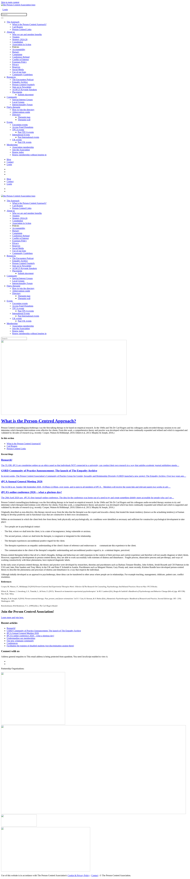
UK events (17, 140)
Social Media (18, 69)
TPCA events (18, 129)
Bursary (15, 52)
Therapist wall (24, 119)
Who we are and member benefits (27, 34)
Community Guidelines (22, 74)
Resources (11, 77)
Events (10, 122)
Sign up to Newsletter (21, 87)
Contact (10, 162)
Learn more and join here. (12, 617)
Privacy (15, 64)
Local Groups (18, 102)
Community (12, 97)
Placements (17, 92)
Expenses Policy (19, 62)
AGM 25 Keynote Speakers (24, 89)
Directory (16, 114)
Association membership (23, 147)
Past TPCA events (26, 132)
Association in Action (21, 44)
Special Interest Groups (22, 99)
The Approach (13, 22)
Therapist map (24, 117)
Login (5, 9)
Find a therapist (13, 107)
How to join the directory (23, 109)
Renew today (18, 152)
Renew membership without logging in (29, 155)
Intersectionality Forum (22, 104)
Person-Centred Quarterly (23, 84)
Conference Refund (20, 57)
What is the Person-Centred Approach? (29, 24)
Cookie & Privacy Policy (79, 875)
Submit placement (26, 94)
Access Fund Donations (22, 127)
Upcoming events (20, 124)
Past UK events (24, 142)
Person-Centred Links (21, 29)
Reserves (16, 67)
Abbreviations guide (21, 112)
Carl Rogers (17, 27)
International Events (21, 135)
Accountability (18, 49)
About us (11, 32)
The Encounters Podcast (23, 79)
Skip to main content (10, 2)
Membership (12, 145)
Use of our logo (19, 72)
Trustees (15, 37)
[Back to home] (18, 5)
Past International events (28, 137)
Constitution (17, 42)
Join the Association (21, 150)
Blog (9, 159)
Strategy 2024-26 (19, 39)
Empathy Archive (20, 82)
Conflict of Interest (20, 59)
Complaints (17, 54)
